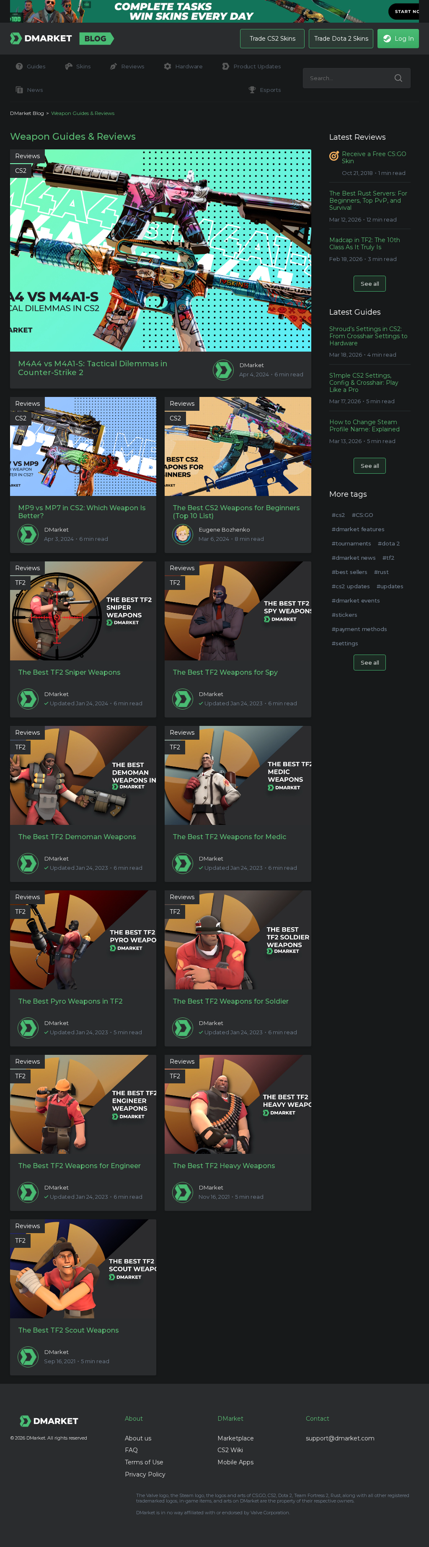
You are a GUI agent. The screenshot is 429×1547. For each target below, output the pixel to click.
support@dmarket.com (340, 1438)
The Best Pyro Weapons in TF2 (70, 1001)
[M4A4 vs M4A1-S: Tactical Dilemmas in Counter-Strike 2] (160, 250)
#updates (390, 586)
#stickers (344, 614)
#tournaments (351, 543)
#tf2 (388, 557)
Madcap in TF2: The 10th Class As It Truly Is (364, 244)
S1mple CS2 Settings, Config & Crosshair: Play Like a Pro (363, 382)
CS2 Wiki (230, 1450)
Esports (270, 89)
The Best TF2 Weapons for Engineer (79, 1166)
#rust (381, 572)
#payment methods (359, 629)
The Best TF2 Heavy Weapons (224, 1166)
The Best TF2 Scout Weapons (68, 1330)
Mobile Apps (235, 1462)
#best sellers (349, 572)
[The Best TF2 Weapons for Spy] (238, 610)
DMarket (252, 365)
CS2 (20, 171)
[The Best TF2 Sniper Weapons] (83, 610)
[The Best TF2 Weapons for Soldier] (238, 939)
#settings (345, 643)
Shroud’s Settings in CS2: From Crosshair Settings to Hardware (368, 336)
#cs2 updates (351, 586)
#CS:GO (362, 514)
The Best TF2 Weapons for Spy (225, 672)
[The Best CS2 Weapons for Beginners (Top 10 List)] (238, 446)
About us (138, 1438)
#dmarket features (358, 529)
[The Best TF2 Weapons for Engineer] (83, 1104)
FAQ (131, 1450)
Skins (83, 66)
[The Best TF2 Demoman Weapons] (83, 775)
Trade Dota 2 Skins (341, 38)
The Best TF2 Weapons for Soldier (231, 1001)
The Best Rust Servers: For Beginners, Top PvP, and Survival (368, 200)
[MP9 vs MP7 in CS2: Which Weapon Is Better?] (83, 446)
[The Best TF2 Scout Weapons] (83, 1268)
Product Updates (257, 66)
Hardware (189, 66)
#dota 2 (389, 543)
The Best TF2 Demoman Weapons (77, 837)
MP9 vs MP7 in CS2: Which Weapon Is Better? (82, 512)
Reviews (133, 66)
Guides (36, 66)
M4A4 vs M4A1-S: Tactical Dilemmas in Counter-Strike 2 (93, 369)
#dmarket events (356, 600)
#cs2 (338, 514)
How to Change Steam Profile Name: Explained (364, 426)
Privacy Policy (145, 1474)
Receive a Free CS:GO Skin (374, 158)
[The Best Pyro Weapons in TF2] (83, 939)
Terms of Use (144, 1462)
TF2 (20, 583)
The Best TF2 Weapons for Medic (229, 837)
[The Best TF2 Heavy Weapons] (238, 1104)
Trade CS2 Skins (272, 38)
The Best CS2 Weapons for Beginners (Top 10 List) (236, 512)
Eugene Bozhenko (224, 530)
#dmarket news (354, 557)
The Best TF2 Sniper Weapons (69, 672)
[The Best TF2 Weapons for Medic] (238, 775)
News (35, 89)
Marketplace (235, 1438)
